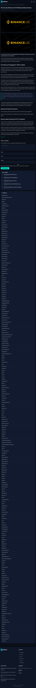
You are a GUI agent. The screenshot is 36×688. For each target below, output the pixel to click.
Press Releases (4, 529)
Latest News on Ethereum (6, 442)
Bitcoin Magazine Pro (5, 252)
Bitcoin (3, 241)
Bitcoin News (4, 258)
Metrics (3, 474)
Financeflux (3, 398)
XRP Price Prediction (5, 636)
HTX (2, 410)
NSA (2, 497)
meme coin (3, 467)
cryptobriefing (4, 328)
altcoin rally (3, 214)
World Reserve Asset (5, 622)
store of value (4, 592)
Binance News (4, 235)
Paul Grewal (4, 514)
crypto (3, 309)
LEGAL (3, 446)
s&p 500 (3, 554)
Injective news (4, 419)
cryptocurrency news (5, 336)
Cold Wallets (4, 305)
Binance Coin (4, 233)
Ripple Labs (4, 543)
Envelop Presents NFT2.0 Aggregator (10, 177)
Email (2, 156)
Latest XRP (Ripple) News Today (7, 444)
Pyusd (3, 537)
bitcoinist (20, 656)
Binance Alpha (4, 231)
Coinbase (3, 296)
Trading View (4, 607)
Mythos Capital (4, 486)
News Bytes (4, 493)
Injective (3, 417)
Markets (3, 465)
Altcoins (3, 216)
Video (3, 615)
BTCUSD (3, 288)
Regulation (3, 539)
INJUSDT (3, 427)
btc (2, 275)
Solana (3, 573)
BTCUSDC (3, 290)
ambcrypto (3, 220)
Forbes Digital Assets (5, 402)
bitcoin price (4, 260)
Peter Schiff (4, 518)
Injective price (4, 421)
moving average (4, 484)
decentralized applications (6, 353)
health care (3, 408)
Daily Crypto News (5, 349)
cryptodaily (5, 4)
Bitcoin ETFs (4, 248)
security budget (4, 567)
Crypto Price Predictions (6, 322)
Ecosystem (3, 366)
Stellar (3, 584)
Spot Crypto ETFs (5, 579)
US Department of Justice (6, 613)
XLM (2, 626)
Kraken (3, 436)
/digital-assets (4, 195)
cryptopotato (4, 345)
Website (2, 160)
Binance (3, 229)
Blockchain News (4, 269)
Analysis (3, 222)
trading (3, 605)
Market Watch (4, 463)
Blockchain (3, 267)
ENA (2, 372)
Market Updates (4, 461)
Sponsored (3, 575)
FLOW (3, 400)
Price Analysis (4, 531)
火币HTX (3, 641)
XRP (2, 628)
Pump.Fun (3, 535)
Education (3, 368)
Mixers (3, 478)
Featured (3, 391)
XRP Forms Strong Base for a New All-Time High (12, 187)
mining (3, 476)
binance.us (3, 239)
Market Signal (4, 459)
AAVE (3, 201)
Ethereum (3, 385)
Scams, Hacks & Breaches (6, 558)
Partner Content (4, 512)
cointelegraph (4, 303)
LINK (2, 448)
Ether (3, 383)
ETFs (3, 374)
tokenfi (3, 598)
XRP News (3, 630)
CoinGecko (3, 298)
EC (2, 364)
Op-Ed (3, 501)
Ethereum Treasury (5, 387)
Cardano (3, 294)
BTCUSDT (3, 292)
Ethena (3, 379)
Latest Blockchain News (6, 440)
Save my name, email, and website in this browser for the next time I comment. (15, 165)
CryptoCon (3, 330)
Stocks (3, 590)
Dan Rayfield (4, 351)
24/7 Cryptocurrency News (6, 197)
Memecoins (3, 472)
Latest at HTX (4, 438)
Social (3, 571)
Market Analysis (4, 457)
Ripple (3, 541)
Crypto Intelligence (5, 311)
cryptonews (4, 343)
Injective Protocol (4, 423)
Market (3, 455)
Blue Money (4, 271)
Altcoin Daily (4, 210)
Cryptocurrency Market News (6, 334)
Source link (3, 137)
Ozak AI (3, 510)
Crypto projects (4, 324)
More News (3, 482)
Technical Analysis (5, 594)
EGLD (3, 370)
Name (2, 152)
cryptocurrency (4, 332)
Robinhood (3, 548)
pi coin (3, 522)
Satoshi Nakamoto (5, 556)
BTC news (3, 277)
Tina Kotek (3, 596)
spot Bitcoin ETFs (5, 577)
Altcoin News (4, 212)
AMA (2, 218)
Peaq (2, 516)
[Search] (32, 2)
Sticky (3, 588)
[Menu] (34, 2)
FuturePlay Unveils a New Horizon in (10, 174)
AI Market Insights (5, 205)
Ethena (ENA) (4, 381)
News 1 (3, 491)
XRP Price (3, 632)
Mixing (3, 480)
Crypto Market (4, 313)
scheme (3, 560)
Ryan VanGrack (4, 552)
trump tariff (4, 609)
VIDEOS (3, 617)
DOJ (2, 360)
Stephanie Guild (4, 586)
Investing (3, 429)
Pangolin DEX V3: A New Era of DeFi (10, 180)
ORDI (3, 503)
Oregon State (4, 505)
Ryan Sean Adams (5, 550)
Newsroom (3, 495)
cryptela (3, 307)
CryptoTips (3, 347)
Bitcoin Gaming (4, 250)
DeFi (2, 355)
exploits (3, 389)
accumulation (4, 203)
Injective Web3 (4, 425)
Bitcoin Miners (4, 254)
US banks (3, 611)
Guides (3, 406)
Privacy (3, 533)
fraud (3, 404)
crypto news (4, 315)
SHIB (2, 569)
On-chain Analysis (5, 499)
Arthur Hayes (4, 224)
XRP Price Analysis (5, 634)
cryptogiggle (4, 341)
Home (2, 4)
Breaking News (4, 273)
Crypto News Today (5, 317)
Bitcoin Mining (4, 256)
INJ (2, 415)
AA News (3, 199)
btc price (3, 279)
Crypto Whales (4, 326)
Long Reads (4, 453)
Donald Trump (4, 362)
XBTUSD (3, 624)
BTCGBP (3, 286)
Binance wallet (4, 237)
